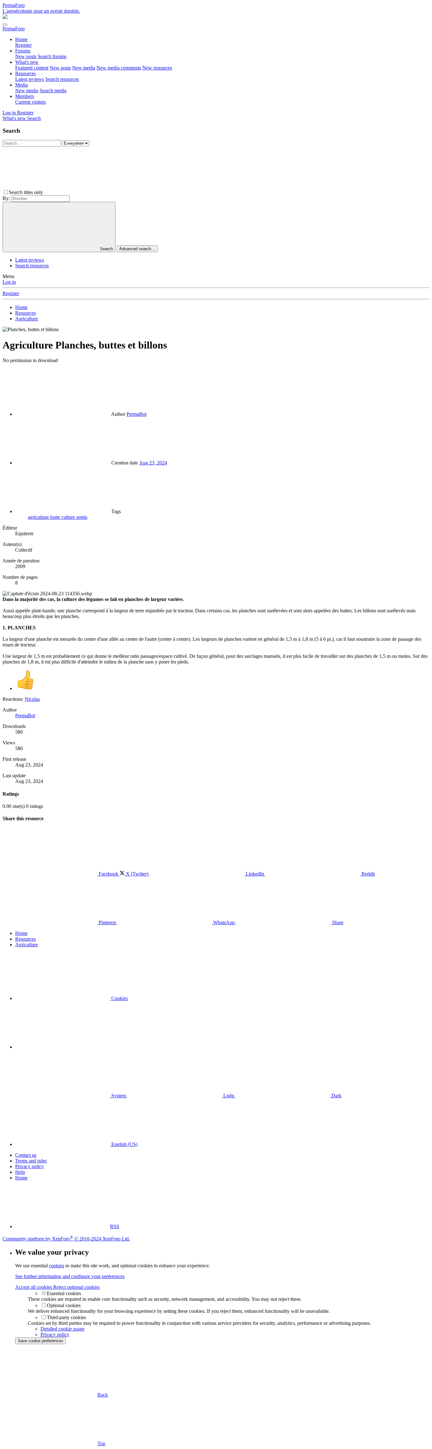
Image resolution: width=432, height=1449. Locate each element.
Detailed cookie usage (62, 1328)
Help (20, 1172)
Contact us (25, 1155)
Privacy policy (29, 1166)
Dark (336, 1095)
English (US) (124, 1144)
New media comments (118, 67)
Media (21, 85)
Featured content (31, 67)
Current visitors (30, 102)
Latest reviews (29, 79)
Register (23, 45)
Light (228, 1095)
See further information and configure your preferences (70, 1276)
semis (81, 517)
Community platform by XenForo (66, 1238)
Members (24, 96)
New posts (25, 56)
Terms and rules (31, 1160)
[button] (91, 192)
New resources (157, 67)
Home (21, 39)
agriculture (39, 517)
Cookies (119, 998)
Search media (53, 90)
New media (83, 67)
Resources (25, 73)
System (118, 1095)
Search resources (62, 79)
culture (68, 517)
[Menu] (5, 25)
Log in (9, 282)
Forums (22, 50)
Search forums (52, 56)
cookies (56, 1265)
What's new (27, 62)
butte (55, 517)
